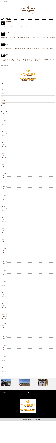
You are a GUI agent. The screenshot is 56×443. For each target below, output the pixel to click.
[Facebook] (28, 416)
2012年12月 (4, 312)
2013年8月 (3, 294)
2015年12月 (4, 232)
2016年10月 (4, 210)
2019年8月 (3, 142)
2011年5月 (3, 349)
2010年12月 (4, 360)
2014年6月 (3, 272)
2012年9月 (3, 318)
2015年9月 (3, 239)
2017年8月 (3, 190)
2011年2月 (3, 356)
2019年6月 (3, 146)
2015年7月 (3, 243)
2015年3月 (3, 252)
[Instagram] (29, 416)
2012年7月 (3, 323)
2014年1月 (3, 283)
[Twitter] (26, 416)
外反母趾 (3, 107)
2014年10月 (4, 263)
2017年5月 (3, 195)
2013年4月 (3, 303)
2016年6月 (3, 219)
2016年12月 (4, 206)
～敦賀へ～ (7, 54)
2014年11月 (4, 261)
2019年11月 (4, 135)
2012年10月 (4, 316)
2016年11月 (4, 208)
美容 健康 (3, 93)
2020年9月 (3, 120)
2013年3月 (3, 305)
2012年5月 (3, 327)
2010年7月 (3, 371)
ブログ (7, 33)
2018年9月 (3, 164)
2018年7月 (3, 166)
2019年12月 (4, 133)
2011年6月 (3, 347)
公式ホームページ (3, 392)
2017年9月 (3, 188)
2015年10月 (4, 237)
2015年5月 (3, 248)
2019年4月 (3, 151)
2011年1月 (3, 358)
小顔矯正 (3, 96)
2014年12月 (4, 259)
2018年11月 (4, 162)
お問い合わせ (3, 393)
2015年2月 (3, 254)
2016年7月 (3, 217)
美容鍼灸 (3, 100)
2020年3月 (3, 126)
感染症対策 (3, 103)
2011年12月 (4, 334)
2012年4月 (3, 329)
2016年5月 (3, 221)
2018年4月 (3, 173)
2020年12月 (4, 113)
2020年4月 (3, 124)
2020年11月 (4, 115)
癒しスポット (8, 32)
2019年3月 (3, 153)
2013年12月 (4, 285)
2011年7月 (3, 345)
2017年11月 (4, 184)
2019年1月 (3, 157)
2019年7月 (3, 144)
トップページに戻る (4, 65)
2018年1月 (3, 179)
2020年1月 (3, 131)
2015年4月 (3, 250)
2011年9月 (3, 340)
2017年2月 (3, 201)
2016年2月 (3, 228)
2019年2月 (3, 155)
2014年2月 (3, 281)
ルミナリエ (7, 43)
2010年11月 (4, 362)
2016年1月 (3, 230)
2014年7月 (3, 270)
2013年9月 (3, 292)
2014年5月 (3, 274)
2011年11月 (4, 336)
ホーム (2, 396)
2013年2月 (3, 307)
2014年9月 (3, 265)
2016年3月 (3, 226)
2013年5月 (3, 301)
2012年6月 (3, 325)
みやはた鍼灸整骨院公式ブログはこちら (28, 13)
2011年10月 (4, 338)
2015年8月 (3, 241)
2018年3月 (3, 175)
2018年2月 (3, 177)
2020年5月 (3, 122)
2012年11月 (4, 314)
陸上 (2, 89)
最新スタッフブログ (31, 392)
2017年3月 (3, 199)
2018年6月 (3, 168)
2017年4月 (3, 197)
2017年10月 (4, 186)
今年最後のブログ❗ (9, 21)
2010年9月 (3, 367)
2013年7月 (3, 296)
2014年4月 (3, 276)
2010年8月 (3, 369)
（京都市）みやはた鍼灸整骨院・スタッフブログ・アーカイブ (27, 419)
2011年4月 (3, 351)
